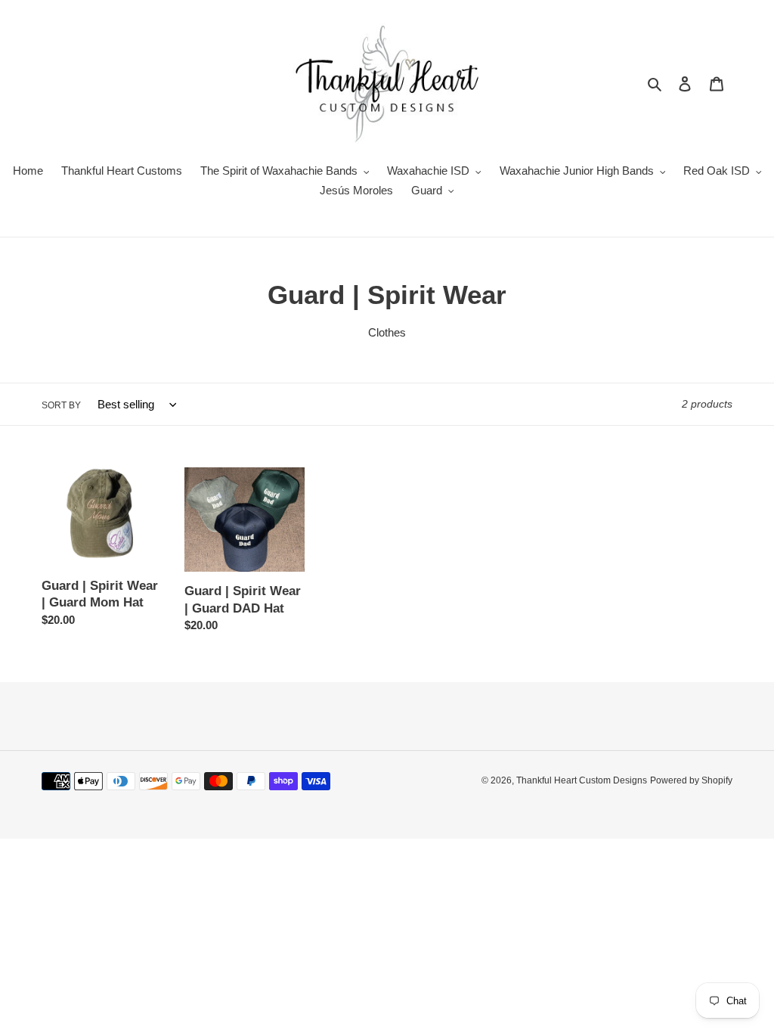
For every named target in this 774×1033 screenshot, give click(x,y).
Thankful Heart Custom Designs (581, 780)
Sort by (61, 405)
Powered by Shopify (691, 780)
